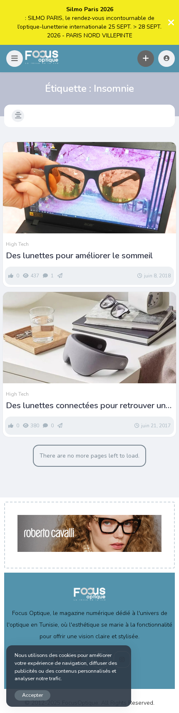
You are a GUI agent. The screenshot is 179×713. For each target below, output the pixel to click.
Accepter (32, 694)
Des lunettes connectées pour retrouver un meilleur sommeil (86, 406)
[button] (14, 58)
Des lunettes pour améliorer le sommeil (79, 256)
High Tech (17, 244)
